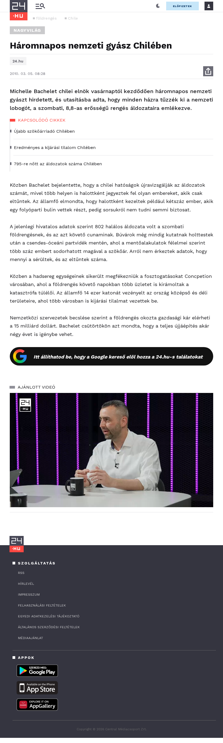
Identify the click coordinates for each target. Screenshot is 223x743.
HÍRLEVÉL (26, 584)
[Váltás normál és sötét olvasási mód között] (158, 6)
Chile (73, 18)
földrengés (46, 18)
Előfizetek (182, 6)
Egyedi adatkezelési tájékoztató (48, 616)
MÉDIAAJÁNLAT (30, 638)
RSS (21, 573)
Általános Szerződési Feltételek (49, 627)
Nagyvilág (27, 30)
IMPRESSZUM (29, 594)
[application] (111, 450)
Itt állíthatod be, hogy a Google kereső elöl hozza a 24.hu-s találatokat (118, 357)
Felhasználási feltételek (42, 605)
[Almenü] (40, 6)
